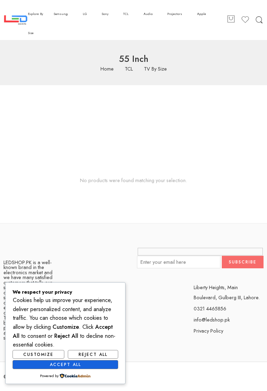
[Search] (259, 20)
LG (85, 13)
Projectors (174, 13)
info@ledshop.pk (212, 319)
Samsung (61, 13)
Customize (38, 354)
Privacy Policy (208, 330)
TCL (126, 13)
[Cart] (231, 20)
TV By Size (155, 69)
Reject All (93, 354)
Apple (201, 13)
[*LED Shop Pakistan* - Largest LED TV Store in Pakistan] (15, 20)
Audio (148, 13)
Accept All (65, 364)
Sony (105, 13)
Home (107, 69)
